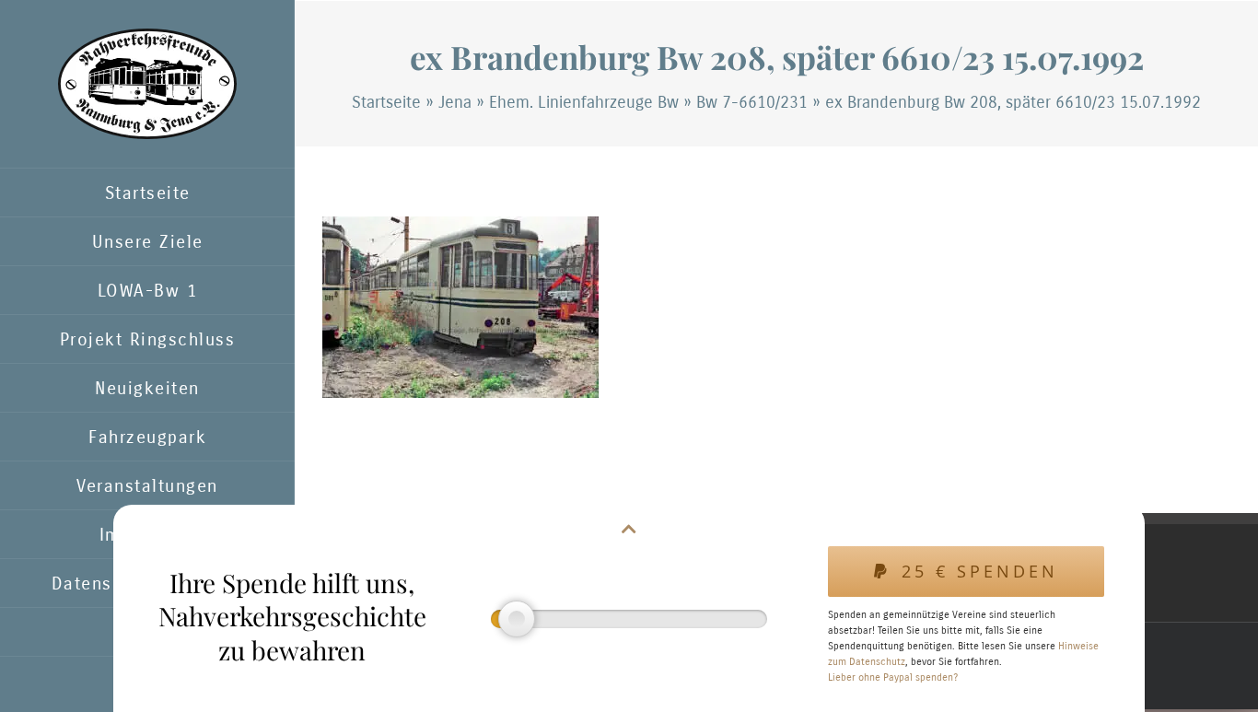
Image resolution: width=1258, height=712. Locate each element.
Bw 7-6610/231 (752, 102)
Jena (455, 102)
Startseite (386, 102)
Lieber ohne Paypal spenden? (893, 677)
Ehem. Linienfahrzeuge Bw (584, 102)
